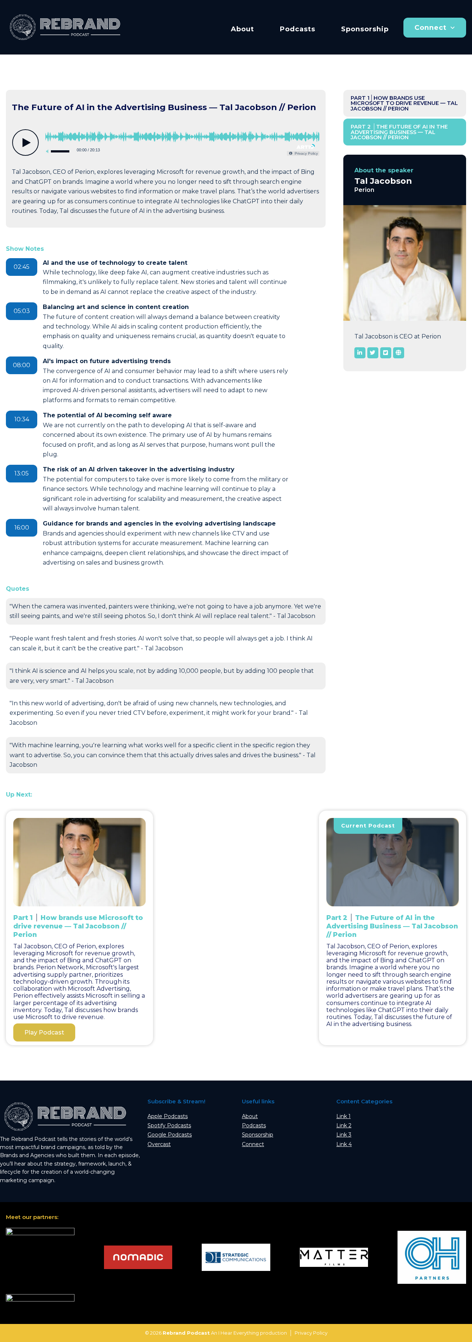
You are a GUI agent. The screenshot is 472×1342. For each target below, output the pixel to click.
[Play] (25, 142)
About (242, 29)
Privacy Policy (311, 1333)
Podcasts (297, 29)
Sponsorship (365, 29)
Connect (430, 28)
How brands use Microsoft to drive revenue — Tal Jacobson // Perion (404, 103)
